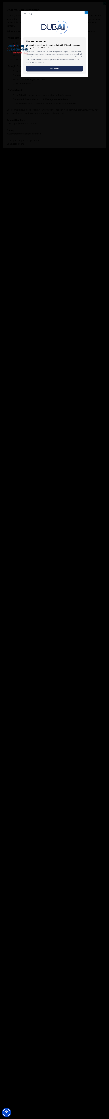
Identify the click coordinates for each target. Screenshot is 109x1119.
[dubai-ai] (86, 12)
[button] (6, 1112)
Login (11, 45)
